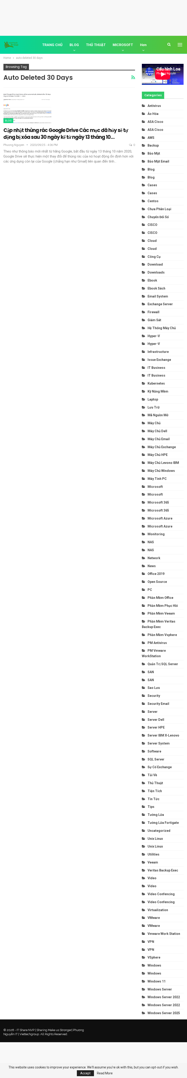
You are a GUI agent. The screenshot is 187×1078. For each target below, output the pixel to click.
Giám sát (154, 320)
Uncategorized (159, 830)
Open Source (157, 582)
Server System (159, 743)
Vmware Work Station (164, 934)
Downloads (156, 272)
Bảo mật (154, 153)
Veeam (153, 862)
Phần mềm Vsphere (162, 635)
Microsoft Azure (160, 518)
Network (154, 558)
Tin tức (153, 799)
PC (150, 590)
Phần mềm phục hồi (163, 606)
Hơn (143, 45)
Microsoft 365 (158, 502)
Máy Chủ (154, 423)
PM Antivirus (157, 643)
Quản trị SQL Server (163, 664)
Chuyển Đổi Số (158, 217)
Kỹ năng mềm (158, 391)
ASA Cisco (155, 122)
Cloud (152, 241)
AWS (151, 138)
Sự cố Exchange (160, 767)
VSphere (154, 957)
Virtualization (158, 910)
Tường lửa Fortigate (163, 823)
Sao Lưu (154, 688)
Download (155, 264)
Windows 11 (157, 981)
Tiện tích (155, 791)
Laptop (153, 399)
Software (154, 751)
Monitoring (156, 534)
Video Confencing (161, 894)
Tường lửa (156, 815)
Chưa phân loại (159, 209)
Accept (85, 1073)
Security (154, 696)
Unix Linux (155, 838)
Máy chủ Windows (161, 471)
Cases (152, 185)
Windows (154, 965)
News (152, 566)
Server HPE (156, 727)
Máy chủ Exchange (162, 447)
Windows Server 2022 (164, 997)
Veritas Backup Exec (163, 870)
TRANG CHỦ (52, 45)
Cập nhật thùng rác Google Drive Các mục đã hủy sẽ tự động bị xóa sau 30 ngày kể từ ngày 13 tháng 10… (65, 134)
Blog (8, 120)
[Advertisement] (93, 17)
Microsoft (155, 487)
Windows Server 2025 (164, 1013)
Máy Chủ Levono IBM (163, 463)
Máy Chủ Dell (158, 431)
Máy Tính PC (157, 479)
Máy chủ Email (159, 439)
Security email (158, 704)
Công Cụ (154, 257)
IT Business (156, 368)
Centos (153, 201)
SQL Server (156, 759)
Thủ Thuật (155, 783)
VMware (154, 918)
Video (152, 878)
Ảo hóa (153, 114)
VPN (151, 942)
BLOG (74, 45)
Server (153, 711)
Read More (105, 1073)
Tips (151, 807)
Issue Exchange (159, 360)
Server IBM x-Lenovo (163, 735)
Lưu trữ (154, 407)
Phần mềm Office (160, 598)
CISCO (152, 225)
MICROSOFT (123, 45)
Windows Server (160, 989)
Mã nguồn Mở (158, 415)
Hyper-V (154, 336)
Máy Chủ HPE (158, 455)
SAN (151, 672)
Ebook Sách (156, 288)
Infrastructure (158, 352)
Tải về (152, 775)
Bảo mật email (158, 161)
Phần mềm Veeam (162, 613)
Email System (158, 296)
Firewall (153, 312)
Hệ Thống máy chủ (162, 328)
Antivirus (154, 106)
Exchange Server (160, 304)
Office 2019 (156, 574)
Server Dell (156, 719)
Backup (153, 145)
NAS (151, 542)
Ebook (152, 280)
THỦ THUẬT (96, 45)
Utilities (153, 854)
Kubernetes (156, 383)
